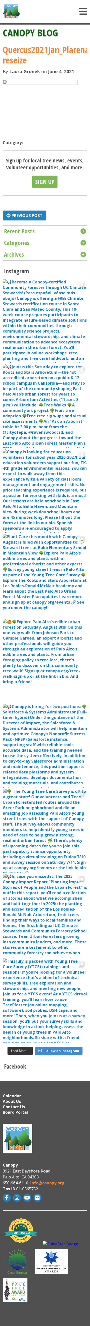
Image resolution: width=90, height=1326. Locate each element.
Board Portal (15, 1112)
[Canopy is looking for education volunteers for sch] (45, 491)
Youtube (27, 1198)
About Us (12, 1101)
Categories (17, 243)
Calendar (12, 1096)
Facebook (7, 1198)
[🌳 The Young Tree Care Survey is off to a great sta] (45, 830)
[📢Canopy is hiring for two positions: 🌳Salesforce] (45, 746)
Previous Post (26, 215)
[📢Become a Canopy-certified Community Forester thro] (45, 321)
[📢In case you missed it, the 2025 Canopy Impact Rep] (45, 915)
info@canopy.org (47, 1183)
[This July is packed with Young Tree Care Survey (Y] (45, 1000)
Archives (14, 254)
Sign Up (44, 182)
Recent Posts (19, 231)
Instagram (17, 1198)
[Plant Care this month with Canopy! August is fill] (45, 576)
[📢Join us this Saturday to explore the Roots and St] (45, 406)
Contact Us (14, 1107)
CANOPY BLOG (30, 32)
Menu (57, 11)
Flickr (38, 1198)
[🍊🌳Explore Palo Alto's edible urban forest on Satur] (45, 661)
